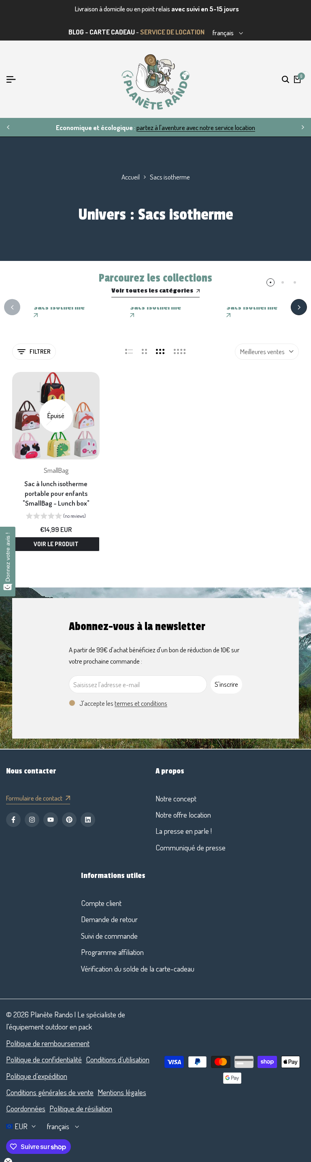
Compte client (101, 903)
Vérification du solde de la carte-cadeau (137, 968)
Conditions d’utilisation (117, 1059)
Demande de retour (109, 919)
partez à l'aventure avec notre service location (195, 127)
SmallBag (56, 470)
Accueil (130, 177)
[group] (56, 517)
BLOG (76, 32)
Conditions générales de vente (50, 1092)
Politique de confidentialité (44, 1059)
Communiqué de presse (191, 847)
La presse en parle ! (184, 831)
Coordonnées (25, 1108)
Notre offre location (183, 815)
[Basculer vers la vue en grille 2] (144, 352)
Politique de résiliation (80, 1108)
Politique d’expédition (36, 1076)
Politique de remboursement (47, 1043)
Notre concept (176, 798)
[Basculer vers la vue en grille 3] (160, 352)
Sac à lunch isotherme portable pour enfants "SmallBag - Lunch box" (56, 493)
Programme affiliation (112, 952)
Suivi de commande (109, 936)
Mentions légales (122, 1092)
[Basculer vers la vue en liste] (129, 352)
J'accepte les (123, 703)
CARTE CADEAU (112, 32)
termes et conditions (141, 703)
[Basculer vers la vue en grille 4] (180, 352)
